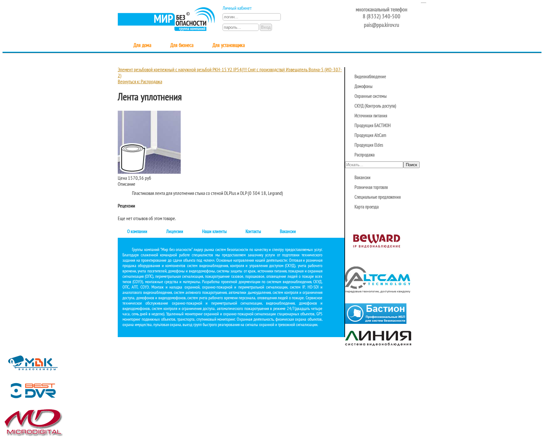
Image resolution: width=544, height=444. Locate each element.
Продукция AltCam (370, 135)
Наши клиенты (214, 232)
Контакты (253, 232)
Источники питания (370, 116)
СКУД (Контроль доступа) (375, 106)
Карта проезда (366, 207)
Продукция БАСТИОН (372, 126)
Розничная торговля (371, 187)
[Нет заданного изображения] (149, 172)
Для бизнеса (182, 45)
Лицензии (174, 232)
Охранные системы (370, 96)
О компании (137, 232)
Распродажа (364, 155)
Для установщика (228, 45)
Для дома (142, 45)
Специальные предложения (377, 197)
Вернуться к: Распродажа (140, 82)
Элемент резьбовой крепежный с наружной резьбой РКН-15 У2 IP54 (180, 70)
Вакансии (288, 232)
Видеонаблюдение (370, 77)
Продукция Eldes (368, 145)
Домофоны (363, 87)
